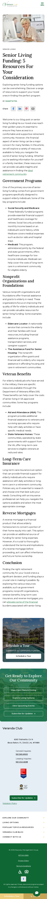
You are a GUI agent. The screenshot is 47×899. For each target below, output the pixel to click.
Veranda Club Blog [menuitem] (13, 832)
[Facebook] (23, 879)
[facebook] (13, 108)
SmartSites (11, 101)
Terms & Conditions (23, 866)
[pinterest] (26, 108)
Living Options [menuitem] (11, 822)
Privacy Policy (23, 861)
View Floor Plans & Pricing (23, 690)
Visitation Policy (10, 803)
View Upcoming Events (23, 706)
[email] (33, 108)
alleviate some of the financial (22, 602)
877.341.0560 (24, 855)
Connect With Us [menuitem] (12, 837)
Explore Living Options (23, 698)
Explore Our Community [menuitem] (16, 818)
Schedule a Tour (23, 656)
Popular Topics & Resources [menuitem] (18, 827)
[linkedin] (19, 108)
